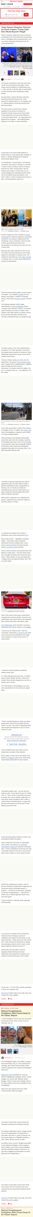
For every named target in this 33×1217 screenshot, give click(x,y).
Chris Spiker (7, 79)
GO (26, 14)
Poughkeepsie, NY (7, 1004)
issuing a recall (19, 298)
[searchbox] (14, 14)
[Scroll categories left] (1, 7)
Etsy (19, 557)
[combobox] (13, 14)
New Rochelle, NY (7, 23)
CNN (26, 535)
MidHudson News (7, 1075)
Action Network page (23, 362)
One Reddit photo (7, 625)
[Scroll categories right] (31, 7)
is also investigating (17, 306)
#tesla (9, 740)
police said (27, 430)
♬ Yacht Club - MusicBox (16, 744)
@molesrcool (16, 735)
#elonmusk (22, 740)
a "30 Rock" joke (22, 633)
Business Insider (12, 547)
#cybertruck (15, 740)
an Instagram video (12, 758)
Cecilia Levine (8, 1057)
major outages (26, 257)
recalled (20, 294)
